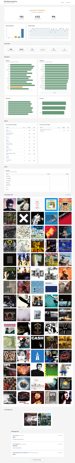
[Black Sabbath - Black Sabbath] (65, 287)
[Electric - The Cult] (9, 356)
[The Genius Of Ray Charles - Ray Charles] (9, 328)
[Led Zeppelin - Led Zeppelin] (23, 301)
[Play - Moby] (51, 301)
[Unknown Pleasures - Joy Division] (9, 259)
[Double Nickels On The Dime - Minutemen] (30, 419)
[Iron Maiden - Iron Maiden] (51, 259)
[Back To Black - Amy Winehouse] (65, 232)
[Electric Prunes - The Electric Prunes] (51, 342)
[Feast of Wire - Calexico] (65, 370)
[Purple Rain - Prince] (51, 245)
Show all (54, 92)
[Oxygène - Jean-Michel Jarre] (23, 383)
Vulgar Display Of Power (10, 153)
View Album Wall (68, 194)
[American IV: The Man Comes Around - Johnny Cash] (37, 342)
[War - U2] (23, 356)
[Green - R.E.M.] (65, 342)
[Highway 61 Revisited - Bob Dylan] (37, 301)
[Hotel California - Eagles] (23, 273)
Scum (7, 129)
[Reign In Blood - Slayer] (9, 218)
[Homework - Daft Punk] (65, 356)
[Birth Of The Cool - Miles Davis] (9, 301)
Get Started (68, 2)
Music (7, 139)
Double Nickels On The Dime (45, 129)
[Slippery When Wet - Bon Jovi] (9, 232)
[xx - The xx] (23, 218)
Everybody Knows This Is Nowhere (20, 452)
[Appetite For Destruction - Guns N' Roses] (37, 328)
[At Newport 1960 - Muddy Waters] (65, 259)
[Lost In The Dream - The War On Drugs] (37, 259)
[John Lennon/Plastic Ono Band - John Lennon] (9, 342)
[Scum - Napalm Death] (9, 245)
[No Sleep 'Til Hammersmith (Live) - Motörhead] (23, 370)
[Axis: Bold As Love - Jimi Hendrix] (65, 204)
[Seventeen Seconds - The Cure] (23, 314)
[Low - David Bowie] (65, 273)
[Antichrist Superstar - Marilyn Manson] (23, 328)
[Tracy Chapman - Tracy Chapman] (9, 204)
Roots (7, 146)
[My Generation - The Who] (23, 342)
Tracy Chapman (16, 444)
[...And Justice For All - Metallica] (23, 245)
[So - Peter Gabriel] (37, 370)
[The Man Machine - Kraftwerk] (65, 218)
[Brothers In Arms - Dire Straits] (51, 218)
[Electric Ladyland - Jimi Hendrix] (51, 232)
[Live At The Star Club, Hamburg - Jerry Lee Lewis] (65, 314)
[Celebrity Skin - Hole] (37, 218)
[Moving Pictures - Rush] (9, 314)
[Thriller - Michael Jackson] (23, 204)
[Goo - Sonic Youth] (51, 328)
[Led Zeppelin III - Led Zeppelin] (23, 232)
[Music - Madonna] (51, 356)
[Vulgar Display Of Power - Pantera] (9, 370)
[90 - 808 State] (37, 287)
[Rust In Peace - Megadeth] (65, 245)
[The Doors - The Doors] (9, 273)
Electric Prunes (9, 143)
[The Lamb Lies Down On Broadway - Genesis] (37, 273)
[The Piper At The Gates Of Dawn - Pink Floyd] (9, 383)
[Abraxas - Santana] (23, 287)
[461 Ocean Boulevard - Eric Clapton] (51, 273)
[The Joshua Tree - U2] (51, 314)
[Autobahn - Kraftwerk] (37, 356)
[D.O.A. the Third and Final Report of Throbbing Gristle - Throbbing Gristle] (44, 419)
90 (6, 136)
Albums (62, 2)
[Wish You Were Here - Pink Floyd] (37, 314)
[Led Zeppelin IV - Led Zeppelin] (51, 397)
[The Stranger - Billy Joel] (9, 397)
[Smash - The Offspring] (37, 245)
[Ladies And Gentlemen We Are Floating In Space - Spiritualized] (51, 287)
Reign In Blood (9, 150)
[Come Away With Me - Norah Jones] (65, 397)
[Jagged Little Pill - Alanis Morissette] (51, 383)
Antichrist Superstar (10, 133)
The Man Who (8, 160)
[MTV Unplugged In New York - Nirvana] (23, 397)
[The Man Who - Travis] (37, 383)
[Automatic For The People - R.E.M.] (65, 328)
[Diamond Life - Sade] (65, 301)
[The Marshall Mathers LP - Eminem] (9, 287)
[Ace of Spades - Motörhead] (23, 259)
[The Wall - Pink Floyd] (37, 204)
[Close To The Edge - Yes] (51, 370)
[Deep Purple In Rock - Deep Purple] (37, 232)
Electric (7, 156)
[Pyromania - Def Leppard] (65, 383)
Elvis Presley (15, 435)
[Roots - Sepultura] (37, 397)
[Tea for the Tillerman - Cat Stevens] (51, 204)
